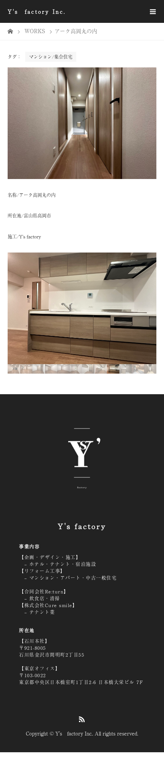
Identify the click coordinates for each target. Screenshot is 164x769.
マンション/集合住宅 (50, 56)
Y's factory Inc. (37, 11)
